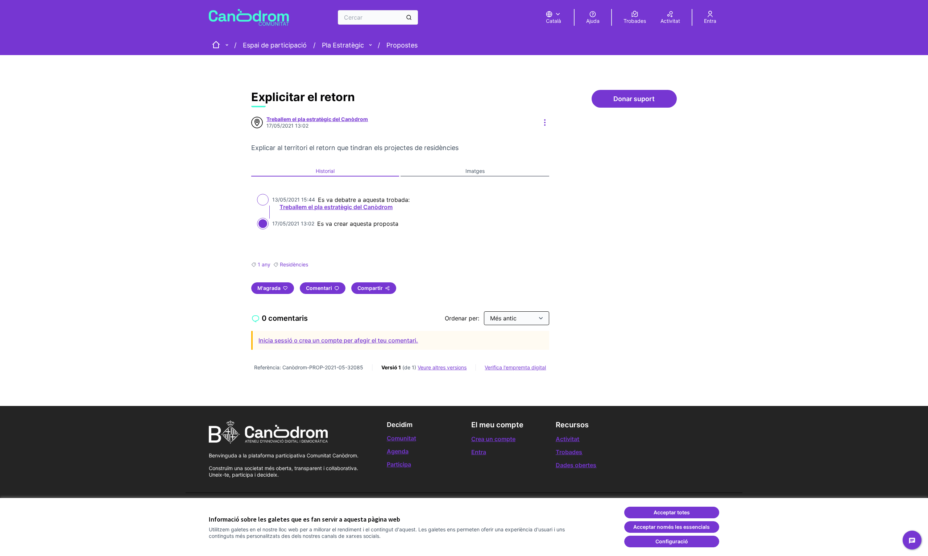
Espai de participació (275, 45)
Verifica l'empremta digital (515, 367)
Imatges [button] (475, 171)
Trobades (569, 452)
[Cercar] (409, 17)
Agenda (398, 451)
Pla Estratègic (343, 45)
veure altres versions (442, 367)
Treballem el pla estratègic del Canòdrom (336, 207)
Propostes (402, 45)
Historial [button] (325, 171)
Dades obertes (576, 465)
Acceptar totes (672, 512)
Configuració (671, 541)
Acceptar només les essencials (671, 527)
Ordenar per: (463, 318)
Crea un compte (493, 439)
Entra (478, 452)
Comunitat (401, 438)
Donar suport (644, 101)
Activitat (567, 439)
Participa (399, 464)
